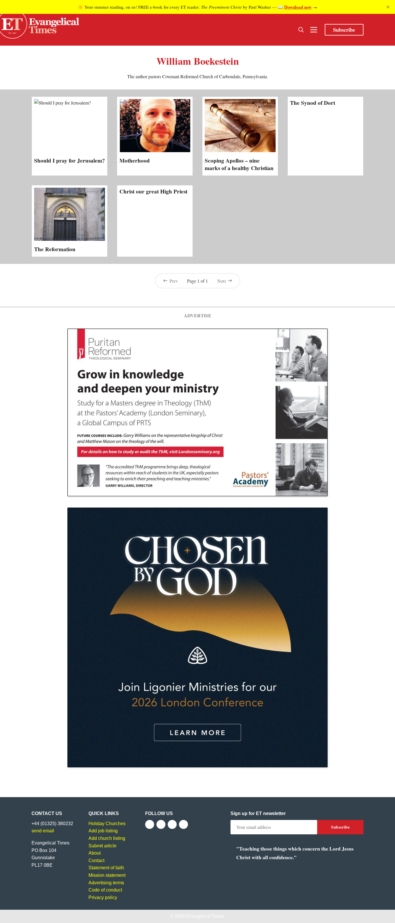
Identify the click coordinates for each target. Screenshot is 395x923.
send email (43, 830)
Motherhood (134, 160)
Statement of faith (106, 867)
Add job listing (103, 830)
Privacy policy (102, 897)
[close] (388, 7)
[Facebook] (149, 824)
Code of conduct (105, 889)
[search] (301, 29)
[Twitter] (160, 824)
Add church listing (106, 838)
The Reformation (54, 249)
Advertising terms (106, 882)
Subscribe (344, 29)
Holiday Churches (106, 823)
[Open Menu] (314, 30)
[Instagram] (172, 824)
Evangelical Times (205, 916)
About (94, 853)
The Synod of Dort (312, 103)
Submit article (102, 845)
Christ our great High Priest (153, 191)
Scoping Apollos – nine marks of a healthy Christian (239, 164)
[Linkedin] (183, 824)
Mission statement (106, 875)
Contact (96, 860)
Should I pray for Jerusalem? (69, 160)
